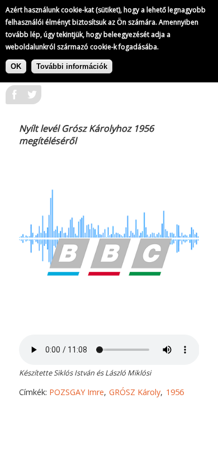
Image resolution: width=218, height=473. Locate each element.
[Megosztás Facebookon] (14, 98)
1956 (175, 392)
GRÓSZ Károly (134, 392)
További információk (71, 66)
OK (16, 66)
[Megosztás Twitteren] (32, 98)
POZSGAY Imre (76, 392)
